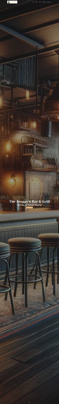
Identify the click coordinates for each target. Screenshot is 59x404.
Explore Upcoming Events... (29, 207)
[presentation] (2, 203)
